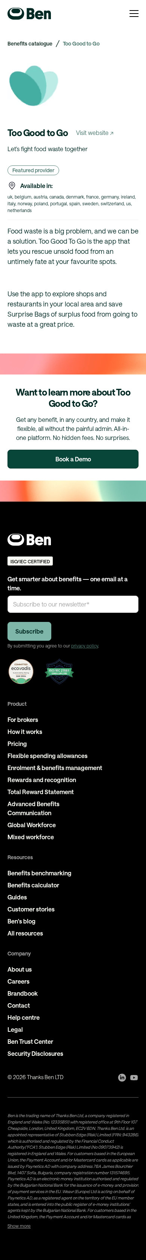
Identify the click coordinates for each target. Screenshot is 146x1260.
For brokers (22, 719)
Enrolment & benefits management (54, 767)
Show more (19, 1225)
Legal (15, 1029)
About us (19, 969)
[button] (134, 13)
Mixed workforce (30, 836)
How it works (24, 731)
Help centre (23, 1017)
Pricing (17, 743)
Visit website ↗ (94, 132)
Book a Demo (73, 458)
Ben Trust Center (30, 1041)
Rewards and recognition (41, 779)
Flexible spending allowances (47, 755)
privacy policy (84, 645)
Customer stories (31, 909)
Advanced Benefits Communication (33, 808)
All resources (25, 933)
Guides (17, 897)
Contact (18, 1005)
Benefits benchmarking (39, 872)
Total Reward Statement (40, 791)
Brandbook (22, 993)
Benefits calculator (33, 885)
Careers (18, 981)
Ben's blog (21, 921)
